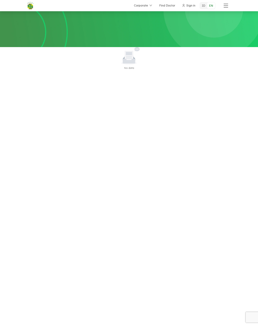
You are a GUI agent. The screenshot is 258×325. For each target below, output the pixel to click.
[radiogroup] (207, 5)
